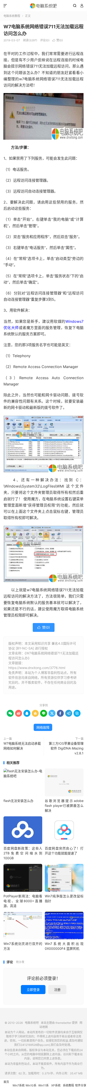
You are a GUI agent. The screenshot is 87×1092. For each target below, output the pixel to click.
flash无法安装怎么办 (18, 801)
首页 (6, 1082)
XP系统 (56, 1085)
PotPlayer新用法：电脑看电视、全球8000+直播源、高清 (22, 901)
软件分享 (80, 1085)
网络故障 (42, 727)
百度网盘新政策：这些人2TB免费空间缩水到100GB (22, 853)
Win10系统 (31, 1088)
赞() (57, 40)
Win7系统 (19, 1085)
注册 (57, 990)
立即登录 (33, 990)
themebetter (63, 1022)
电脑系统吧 (43, 6)
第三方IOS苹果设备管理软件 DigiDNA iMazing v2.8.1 (66, 748)
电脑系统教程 (11, 16)
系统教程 (68, 1085)
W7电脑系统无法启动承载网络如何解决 (22, 745)
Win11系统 (43, 1088)
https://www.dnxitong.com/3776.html (36, 668)
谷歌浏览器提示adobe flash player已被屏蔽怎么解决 (64, 805)
